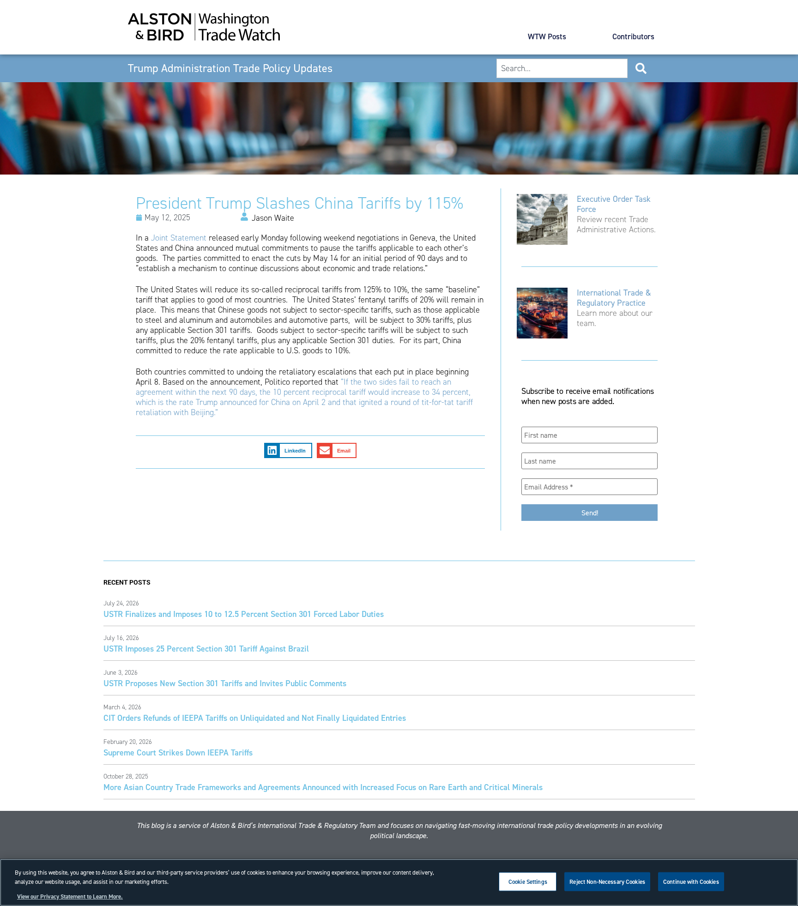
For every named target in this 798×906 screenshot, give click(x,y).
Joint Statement (178, 238)
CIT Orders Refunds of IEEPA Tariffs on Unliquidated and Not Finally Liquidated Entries (254, 718)
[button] (288, 451)
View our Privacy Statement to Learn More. (70, 896)
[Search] (642, 68)
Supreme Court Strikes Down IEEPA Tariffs (178, 752)
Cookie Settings (527, 882)
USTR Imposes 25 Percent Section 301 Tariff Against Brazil (206, 648)
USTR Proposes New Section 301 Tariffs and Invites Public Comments (224, 683)
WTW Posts (547, 36)
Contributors (633, 36)
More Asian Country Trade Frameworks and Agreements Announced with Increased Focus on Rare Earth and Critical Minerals (323, 787)
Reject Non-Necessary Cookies (607, 882)
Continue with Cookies (691, 882)
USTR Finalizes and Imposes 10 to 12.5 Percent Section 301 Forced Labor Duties (243, 614)
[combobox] (561, 68)
